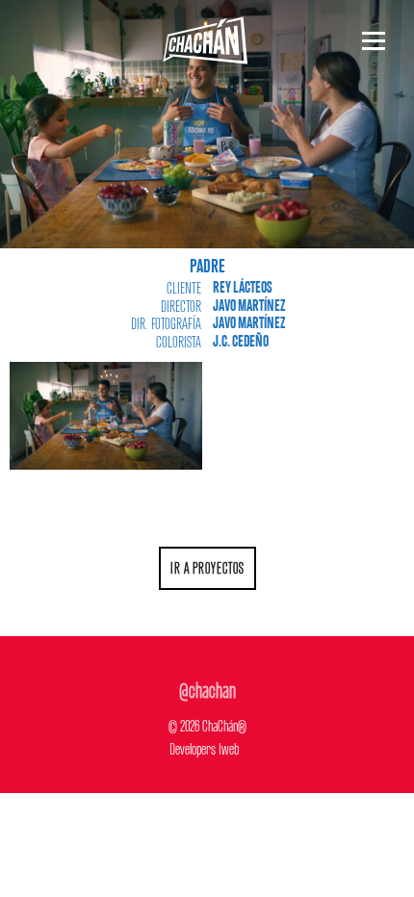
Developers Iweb (204, 746)
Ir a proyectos (207, 566)
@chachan (207, 687)
